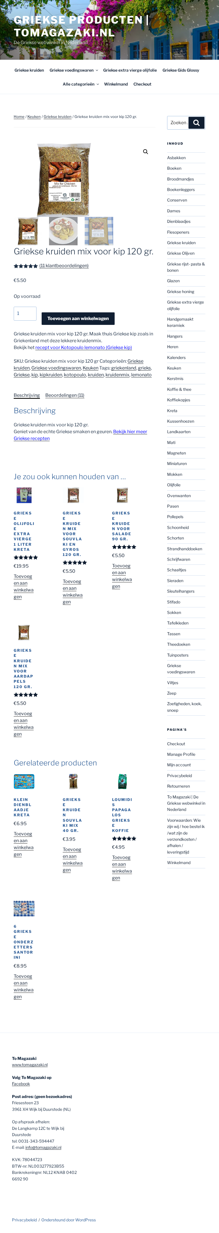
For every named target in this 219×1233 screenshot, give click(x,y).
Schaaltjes (176, 569)
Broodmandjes (180, 179)
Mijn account (179, 764)
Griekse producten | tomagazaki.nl (81, 26)
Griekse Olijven (180, 253)
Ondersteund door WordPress (68, 1219)
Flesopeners (178, 232)
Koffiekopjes (178, 399)
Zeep (171, 693)
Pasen (173, 506)
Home (19, 116)
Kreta (172, 410)
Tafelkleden (177, 622)
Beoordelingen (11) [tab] (64, 395)
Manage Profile (181, 754)
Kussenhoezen (180, 421)
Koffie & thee (179, 389)
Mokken (174, 474)
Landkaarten (178, 431)
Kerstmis (175, 378)
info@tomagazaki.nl (43, 1147)
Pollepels (175, 516)
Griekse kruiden (29, 70)
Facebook (21, 1083)
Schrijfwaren (178, 559)
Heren (172, 346)
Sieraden (175, 580)
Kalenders (176, 357)
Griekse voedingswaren (72, 70)
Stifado (173, 601)
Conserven (177, 200)
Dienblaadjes (178, 221)
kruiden (96, 374)
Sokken (174, 612)
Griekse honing (180, 291)
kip (34, 374)
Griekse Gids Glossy (181, 70)
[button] (146, 152)
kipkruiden (51, 374)
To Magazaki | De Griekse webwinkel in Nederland (186, 803)
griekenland (123, 368)
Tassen (173, 633)
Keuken (34, 116)
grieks (144, 368)
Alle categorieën (78, 84)
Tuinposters (177, 655)
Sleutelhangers (180, 591)
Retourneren (178, 786)
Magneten (176, 453)
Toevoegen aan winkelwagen (78, 318)
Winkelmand (116, 84)
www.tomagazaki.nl (30, 1064)
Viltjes (172, 682)
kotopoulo (75, 374)
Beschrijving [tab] (27, 395)
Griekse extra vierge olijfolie (130, 70)
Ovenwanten (179, 495)
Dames (173, 210)
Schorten (175, 537)
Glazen (173, 280)
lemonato (141, 374)
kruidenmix (117, 374)
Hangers (174, 336)
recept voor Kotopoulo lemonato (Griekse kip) (83, 347)
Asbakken (176, 157)
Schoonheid (178, 527)
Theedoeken (178, 644)
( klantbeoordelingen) (64, 265)
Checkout (142, 84)
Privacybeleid (179, 775)
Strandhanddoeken (184, 548)
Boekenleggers (181, 189)
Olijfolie (174, 484)
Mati (171, 442)
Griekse (22, 374)
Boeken (174, 168)
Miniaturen (177, 463)
